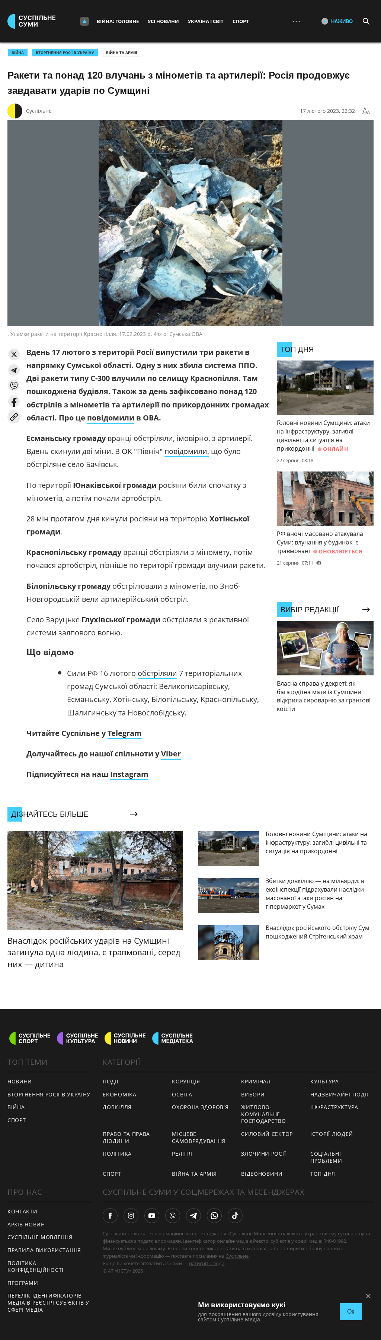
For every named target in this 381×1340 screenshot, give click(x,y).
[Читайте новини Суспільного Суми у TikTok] (235, 1215)
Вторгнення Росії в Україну (65, 52)
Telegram (125, 733)
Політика (117, 1153)
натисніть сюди (206, 1263)
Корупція (186, 1081)
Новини (19, 1081)
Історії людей (331, 1133)
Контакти (22, 1211)
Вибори (253, 1094)
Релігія (182, 1153)
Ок (350, 1311)
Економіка (119, 1094)
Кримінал (256, 1081)
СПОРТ (16, 1120)
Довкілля (117, 1107)
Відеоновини (262, 1173)
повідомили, (186, 451)
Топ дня (322, 1173)
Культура (324, 1081)
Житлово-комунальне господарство (263, 1114)
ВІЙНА (18, 52)
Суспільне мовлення (40, 1237)
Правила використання (44, 1250)
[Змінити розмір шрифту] (366, 111)
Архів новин (26, 1224)
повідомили (110, 418)
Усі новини (163, 21)
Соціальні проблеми (326, 1157)
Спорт (241, 21)
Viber (171, 754)
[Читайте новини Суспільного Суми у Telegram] (193, 1215)
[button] (13, 354)
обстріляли (157, 673)
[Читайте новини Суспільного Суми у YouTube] (151, 1215)
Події (111, 1081)
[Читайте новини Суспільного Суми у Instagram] (131, 1215)
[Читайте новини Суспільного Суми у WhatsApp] (214, 1215)
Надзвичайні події (339, 1094)
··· (296, 21)
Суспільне (39, 110)
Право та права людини (126, 1137)
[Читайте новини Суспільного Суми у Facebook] (110, 1215)
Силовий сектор (267, 1133)
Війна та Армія (121, 52)
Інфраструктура (334, 1107)
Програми (22, 1282)
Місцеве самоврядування (198, 1137)
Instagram (129, 774)
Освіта (182, 1094)
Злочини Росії (263, 1153)
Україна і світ (206, 21)
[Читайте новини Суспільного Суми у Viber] (172, 1215)
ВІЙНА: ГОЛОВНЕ (118, 21)
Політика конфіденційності (35, 1267)
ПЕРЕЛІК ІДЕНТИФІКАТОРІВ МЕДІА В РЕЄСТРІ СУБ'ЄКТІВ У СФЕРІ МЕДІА (48, 1302)
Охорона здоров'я (200, 1107)
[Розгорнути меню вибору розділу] (84, 21)
